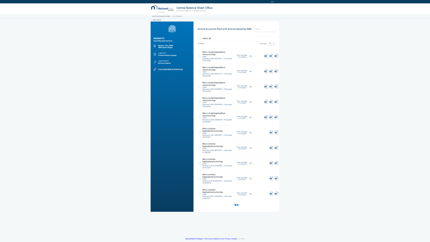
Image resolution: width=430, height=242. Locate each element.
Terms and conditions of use (214, 239)
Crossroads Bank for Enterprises (170, 69)
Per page (263, 43)
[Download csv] (276, 56)
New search (157, 20)
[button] (273, 43)
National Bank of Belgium (194, 239)
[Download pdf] (266, 56)
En (272, 2)
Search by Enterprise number (161, 16)
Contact (234, 239)
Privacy (227, 239)
